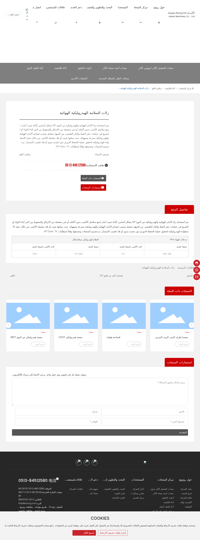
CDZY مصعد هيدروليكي (70, 337)
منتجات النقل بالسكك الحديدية (114, 78)
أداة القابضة (60, 68)
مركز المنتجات (185, 88)
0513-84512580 (75, 165)
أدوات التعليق (84, 68)
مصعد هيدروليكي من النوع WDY (26, 337)
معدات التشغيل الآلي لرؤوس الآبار (156, 68)
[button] (8, 325)
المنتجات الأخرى (79, 78)
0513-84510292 (36, 488)
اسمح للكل (89, 533)
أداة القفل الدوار (35, 68)
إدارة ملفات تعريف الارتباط (113, 533)
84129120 (23, 488)
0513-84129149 (33, 492)
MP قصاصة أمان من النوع (111, 275)
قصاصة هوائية (113, 337)
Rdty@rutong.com (27, 503)
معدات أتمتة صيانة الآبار (115, 68)
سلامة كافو (156, 88)
